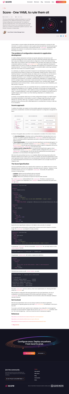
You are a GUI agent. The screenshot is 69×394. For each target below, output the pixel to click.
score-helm (47, 143)
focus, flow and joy (39, 304)
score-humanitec (17, 145)
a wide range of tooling (32, 64)
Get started (40, 353)
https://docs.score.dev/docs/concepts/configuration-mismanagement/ (27, 316)
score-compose (37, 143)
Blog (35, 375)
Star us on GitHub (30, 353)
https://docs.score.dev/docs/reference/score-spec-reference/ (25, 319)
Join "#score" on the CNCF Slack (15, 378)
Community (37, 377)
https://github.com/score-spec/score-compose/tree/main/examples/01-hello (28, 321)
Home (35, 369)
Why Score (36, 373)
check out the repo (44, 309)
